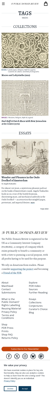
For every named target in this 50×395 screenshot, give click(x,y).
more (33, 202)
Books (4, 70)
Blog (31, 312)
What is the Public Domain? (10, 300)
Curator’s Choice (38, 309)
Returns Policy (10, 337)
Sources (33, 289)
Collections (35, 302)
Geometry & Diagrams (31, 72)
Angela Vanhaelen (10, 183)
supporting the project (22, 269)
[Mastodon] (41, 356)
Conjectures (36, 305)
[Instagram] (25, 356)
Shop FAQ (7, 334)
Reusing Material (11, 308)
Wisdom (11, 118)
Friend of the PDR (12, 272)
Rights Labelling (11, 305)
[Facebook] (9, 356)
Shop (4, 324)
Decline (10, 388)
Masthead (7, 285)
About (5, 282)
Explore (33, 282)
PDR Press (7, 327)
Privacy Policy (9, 311)
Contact (6, 289)
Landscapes (12, 70)
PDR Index (35, 285)
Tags (25, 13)
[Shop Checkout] (45, 3)
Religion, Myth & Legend (26, 70)
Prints (5, 331)
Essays (32, 299)
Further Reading (38, 292)
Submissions (9, 292)
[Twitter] (17, 356)
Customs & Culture (15, 72)
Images (4, 117)
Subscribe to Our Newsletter (25, 349)
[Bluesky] (33, 356)
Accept (25, 388)
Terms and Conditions (8, 316)
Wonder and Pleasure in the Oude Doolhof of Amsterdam (21, 179)
